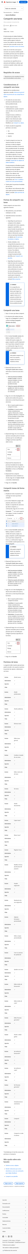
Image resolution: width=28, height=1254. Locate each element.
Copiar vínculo (14, 25)
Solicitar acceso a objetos (12, 1165)
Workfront (16, 12)
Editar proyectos (16, 279)
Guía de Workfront (10, 15)
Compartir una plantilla (12, 1176)
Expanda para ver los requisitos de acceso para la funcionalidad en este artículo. (14, 77)
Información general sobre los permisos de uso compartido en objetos (14, 94)
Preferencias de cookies (9, 1245)
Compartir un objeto (19, 123)
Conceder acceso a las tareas (16, 46)
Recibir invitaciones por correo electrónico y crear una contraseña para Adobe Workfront (14, 1171)
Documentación (8, 12)
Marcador (7, 25)
